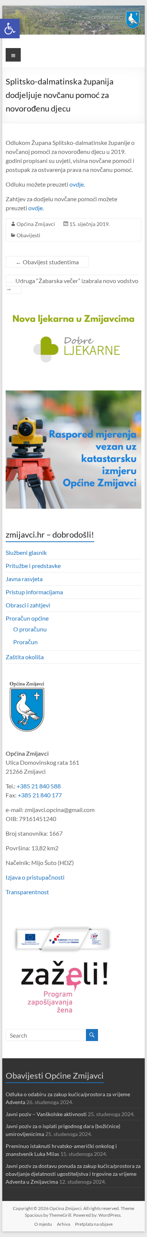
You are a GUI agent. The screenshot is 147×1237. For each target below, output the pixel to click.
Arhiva (63, 1224)
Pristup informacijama (34, 591)
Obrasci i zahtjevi (28, 605)
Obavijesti (28, 235)
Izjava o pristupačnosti (35, 877)
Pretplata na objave (94, 1224)
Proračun (25, 641)
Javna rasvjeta (24, 578)
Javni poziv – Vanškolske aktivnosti (46, 1114)
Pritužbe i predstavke (33, 565)
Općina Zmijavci (36, 224)
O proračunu (30, 629)
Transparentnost (27, 891)
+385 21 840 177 (40, 795)
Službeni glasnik (26, 552)
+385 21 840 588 (39, 786)
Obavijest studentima (47, 261)
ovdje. (77, 184)
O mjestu (43, 1224)
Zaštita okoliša (25, 656)
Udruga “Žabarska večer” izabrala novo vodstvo (72, 284)
